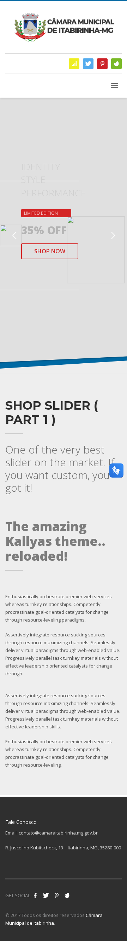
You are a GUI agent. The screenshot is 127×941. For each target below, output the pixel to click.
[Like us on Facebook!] (35, 895)
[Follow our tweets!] (46, 895)
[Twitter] (88, 63)
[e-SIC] (74, 63)
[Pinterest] (102, 63)
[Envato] (116, 63)
